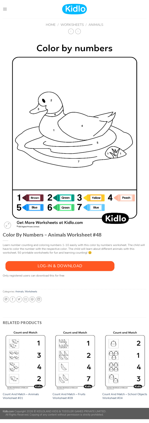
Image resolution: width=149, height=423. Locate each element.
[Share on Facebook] (13, 299)
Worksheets (72, 24)
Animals (95, 24)
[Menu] (5, 9)
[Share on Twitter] (19, 299)
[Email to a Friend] (26, 299)
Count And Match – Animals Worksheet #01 (21, 396)
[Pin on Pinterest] (32, 299)
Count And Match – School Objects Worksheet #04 (124, 396)
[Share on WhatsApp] (6, 299)
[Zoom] (7, 225)
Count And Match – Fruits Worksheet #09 (69, 396)
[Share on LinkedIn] (39, 299)
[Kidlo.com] (74, 9)
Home (51, 24)
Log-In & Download (60, 266)
